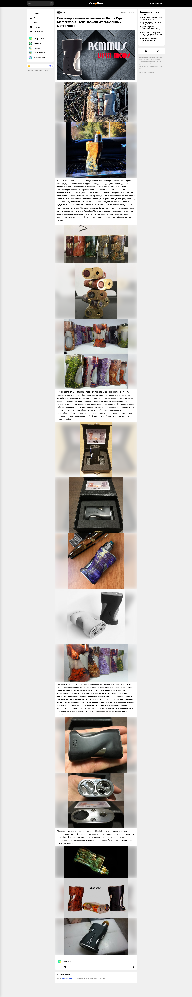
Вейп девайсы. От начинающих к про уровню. (152, 18)
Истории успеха (39, 57)
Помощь (47, 71)
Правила (30, 71)
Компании (37, 27)
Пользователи (39, 31)
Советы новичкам (40, 53)
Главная (36, 13)
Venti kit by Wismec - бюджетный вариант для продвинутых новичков (151, 28)
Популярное (38, 18)
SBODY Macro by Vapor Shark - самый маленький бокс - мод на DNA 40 (152, 34)
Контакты (38, 71)
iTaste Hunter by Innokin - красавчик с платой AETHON (152, 40)
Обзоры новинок (39, 39)
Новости (37, 48)
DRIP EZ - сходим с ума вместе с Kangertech (152, 23)
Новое (36, 22)
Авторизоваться (157, 3)
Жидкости (37, 43)
